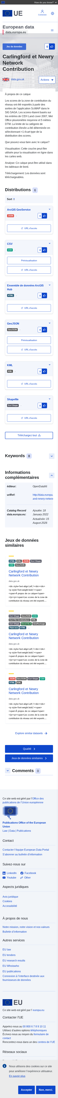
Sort (9, 199)
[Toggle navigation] (51, 30)
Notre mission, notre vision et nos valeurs (26, 927)
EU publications (12, 971)
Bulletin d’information (15, 931)
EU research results (14, 960)
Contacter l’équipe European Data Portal (26, 849)
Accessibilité (10, 906)
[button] (46, 2)
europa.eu (38, 1010)
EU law (7, 949)
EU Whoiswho (11, 966)
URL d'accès (30, 228)
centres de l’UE (46, 1042)
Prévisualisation (29, 340)
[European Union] (28, 1002)
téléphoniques (38, 1030)
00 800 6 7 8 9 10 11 (34, 1026)
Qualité (27, 748)
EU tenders (9, 955)
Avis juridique (10, 896)
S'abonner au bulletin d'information (22, 854)
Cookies (7, 901)
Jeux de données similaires (27, 758)
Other (27, 877)
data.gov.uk (17, 79)
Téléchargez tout (27, 435)
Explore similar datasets (31, 733)
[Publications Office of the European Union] (28, 811)
